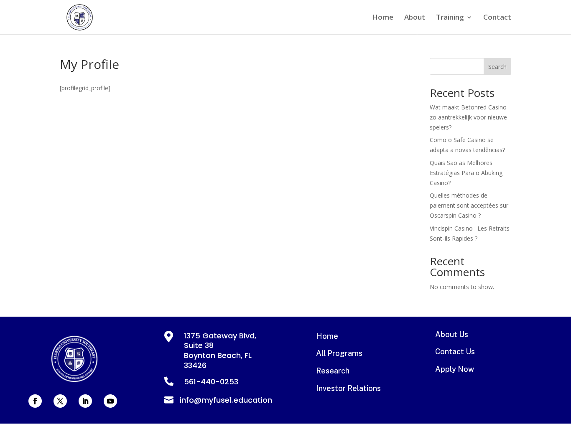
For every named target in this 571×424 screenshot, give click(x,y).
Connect (285, 212)
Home (382, 18)
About (414, 18)
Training (450, 18)
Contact (497, 18)
